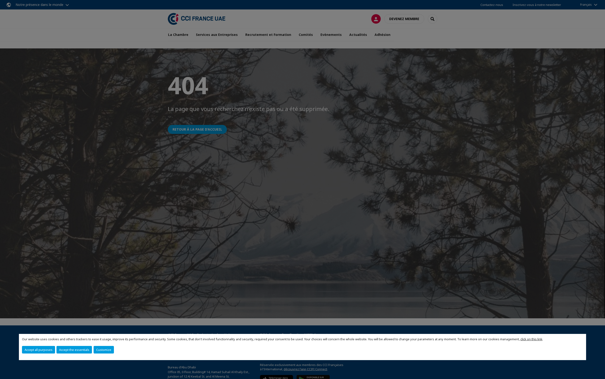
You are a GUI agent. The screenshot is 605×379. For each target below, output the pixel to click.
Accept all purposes (38, 350)
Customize (103, 350)
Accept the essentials (74, 350)
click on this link (531, 339)
